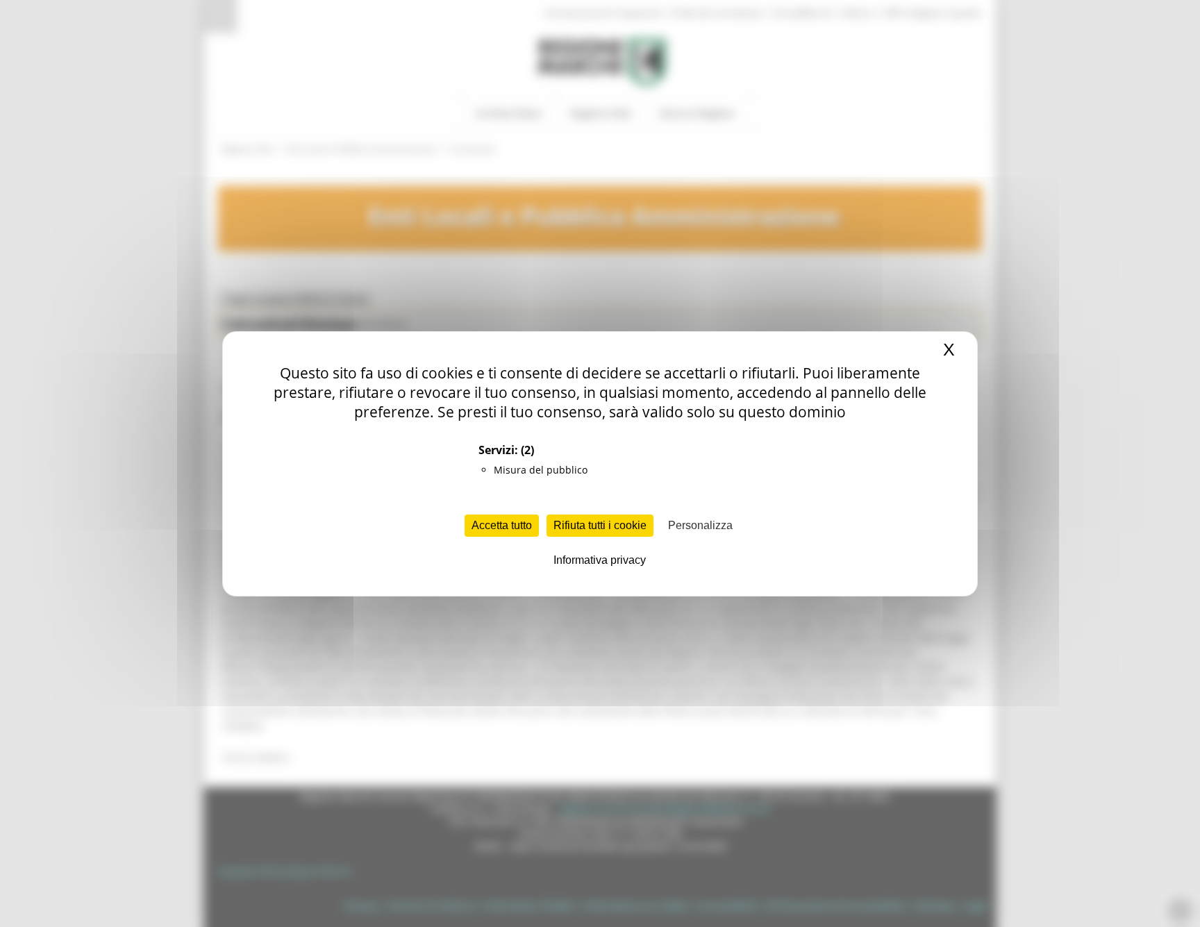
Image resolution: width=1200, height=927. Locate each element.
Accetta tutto (502, 525)
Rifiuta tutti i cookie (600, 525)
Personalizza (700, 525)
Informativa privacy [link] (599, 560)
